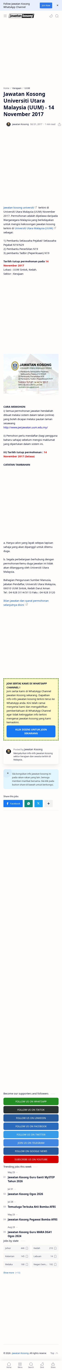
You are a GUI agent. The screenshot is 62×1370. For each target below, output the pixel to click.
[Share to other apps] (48, 803)
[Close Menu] (57, 5)
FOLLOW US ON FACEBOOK (31, 1126)
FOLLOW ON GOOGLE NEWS (31, 1151)
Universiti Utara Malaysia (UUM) (34, 228)
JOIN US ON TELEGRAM (31, 1142)
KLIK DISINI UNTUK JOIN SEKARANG (31, 731)
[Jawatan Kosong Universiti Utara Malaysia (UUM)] (31, 374)
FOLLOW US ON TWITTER (31, 1134)
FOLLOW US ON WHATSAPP (31, 1101)
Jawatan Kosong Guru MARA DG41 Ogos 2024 (30, 1234)
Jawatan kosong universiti (18, 207)
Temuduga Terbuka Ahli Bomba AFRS (32, 1206)
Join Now (46, 5)
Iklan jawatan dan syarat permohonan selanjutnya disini (26, 602)
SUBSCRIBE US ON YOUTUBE (31, 1159)
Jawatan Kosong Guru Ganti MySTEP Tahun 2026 (31, 1179)
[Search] (56, 15)
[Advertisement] (31, 54)
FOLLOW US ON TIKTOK (31, 1109)
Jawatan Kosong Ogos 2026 (25, 1194)
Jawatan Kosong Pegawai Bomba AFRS (32, 1219)
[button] (51, 15)
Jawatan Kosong (20, 1353)
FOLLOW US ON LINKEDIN (31, 1118)
